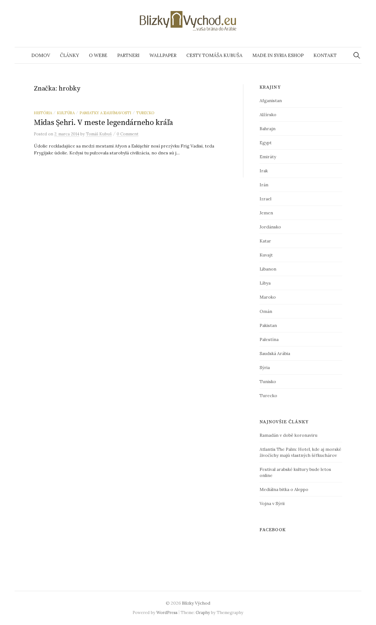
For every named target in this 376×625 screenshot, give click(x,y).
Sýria (265, 367)
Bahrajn (268, 128)
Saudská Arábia (275, 353)
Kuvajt (266, 255)
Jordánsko (270, 227)
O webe (98, 55)
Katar (265, 241)
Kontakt (325, 55)
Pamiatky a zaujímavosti (105, 112)
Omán (266, 311)
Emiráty (268, 156)
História (43, 112)
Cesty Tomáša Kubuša (214, 55)
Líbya (265, 283)
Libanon (268, 269)
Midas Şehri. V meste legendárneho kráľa (103, 122)
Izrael (265, 198)
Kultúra (66, 112)
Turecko (145, 112)
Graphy (203, 612)
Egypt (266, 142)
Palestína (269, 339)
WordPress (167, 612)
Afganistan (271, 100)
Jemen (266, 212)
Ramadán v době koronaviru (288, 435)
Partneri (128, 55)
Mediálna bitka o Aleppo (284, 489)
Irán (264, 184)
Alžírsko (268, 114)
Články (69, 55)
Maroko (268, 297)
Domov (40, 55)
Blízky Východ (196, 603)
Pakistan (268, 325)
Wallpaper (162, 55)
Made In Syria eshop (278, 55)
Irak (264, 170)
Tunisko (268, 381)
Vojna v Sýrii (272, 503)
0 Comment (127, 134)
